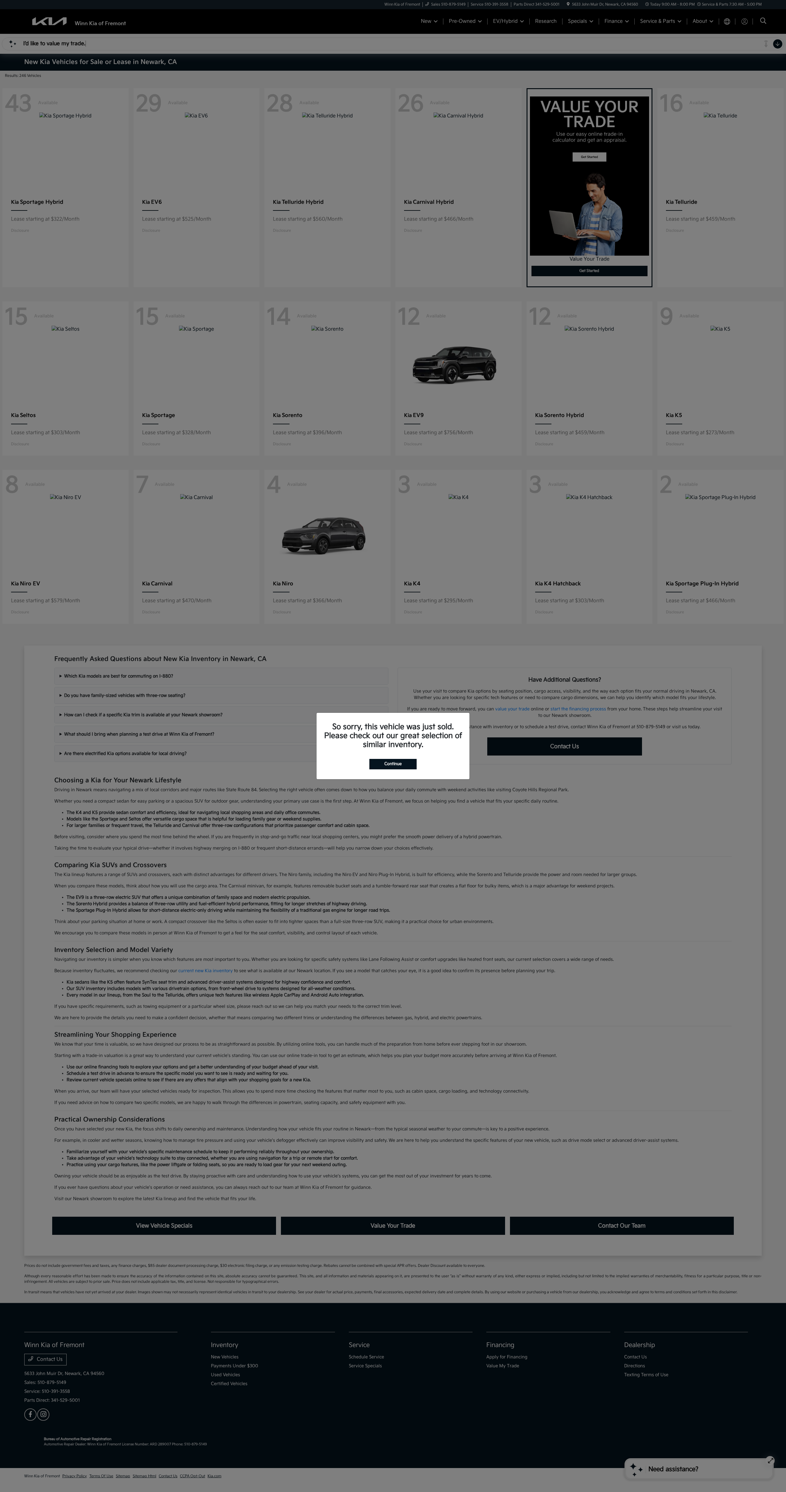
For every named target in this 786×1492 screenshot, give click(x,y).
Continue (393, 763)
